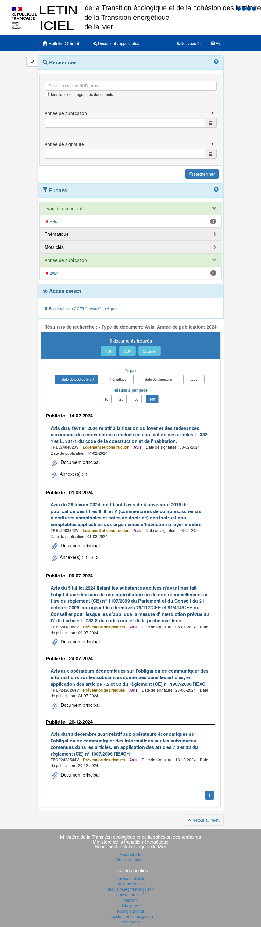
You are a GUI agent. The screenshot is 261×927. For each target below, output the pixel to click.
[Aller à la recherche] (249, 8)
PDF (108, 351)
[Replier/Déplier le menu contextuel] (32, 62)
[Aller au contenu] (244, 8)
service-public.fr (130, 878)
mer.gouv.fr (130, 921)
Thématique (57, 234)
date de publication (76, 379)
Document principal (80, 462)
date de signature (158, 379)
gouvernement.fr (130, 894)
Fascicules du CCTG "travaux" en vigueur (84, 308)
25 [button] (121, 399)
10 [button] (106, 399)
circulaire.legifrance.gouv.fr (130, 889)
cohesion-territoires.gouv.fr (130, 916)
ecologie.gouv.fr (130, 911)
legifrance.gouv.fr (130, 883)
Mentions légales (130, 859)
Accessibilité (130, 854)
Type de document (63, 208)
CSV (127, 351)
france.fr (130, 899)
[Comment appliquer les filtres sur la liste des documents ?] (216, 189)
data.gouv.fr (131, 905)
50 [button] (136, 399)
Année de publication (66, 260)
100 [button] (152, 399)
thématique (117, 379)
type (194, 379)
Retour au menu (206, 819)
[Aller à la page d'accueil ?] (254, 8)
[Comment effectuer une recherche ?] (216, 61)
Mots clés (54, 247)
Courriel (150, 351)
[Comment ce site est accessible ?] (239, 8)
